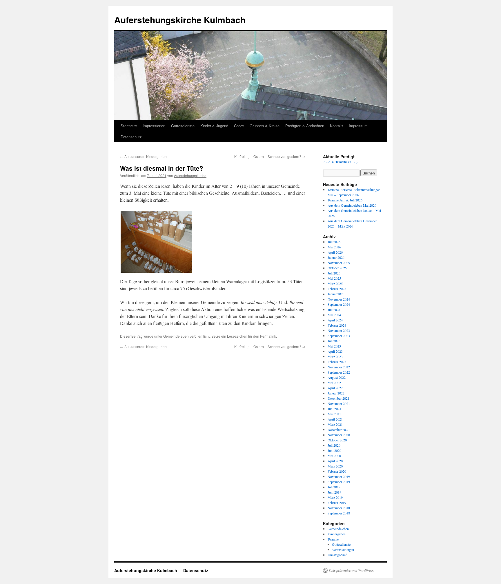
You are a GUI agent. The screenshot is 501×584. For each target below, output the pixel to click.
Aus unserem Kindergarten (143, 156)
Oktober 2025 (337, 267)
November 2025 (339, 262)
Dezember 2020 (338, 429)
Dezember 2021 (338, 398)
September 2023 (339, 335)
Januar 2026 (336, 257)
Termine (333, 539)
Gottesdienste (183, 125)
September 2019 (339, 481)
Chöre (239, 125)
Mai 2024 (334, 314)
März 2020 (335, 466)
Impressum (358, 125)
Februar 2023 (337, 361)
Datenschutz (131, 136)
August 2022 (337, 377)
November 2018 (339, 507)
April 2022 (335, 387)
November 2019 (339, 476)
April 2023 (335, 351)
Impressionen (154, 125)
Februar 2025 (337, 288)
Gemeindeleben (176, 336)
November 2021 (339, 403)
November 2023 (339, 330)
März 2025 (335, 283)
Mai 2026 (334, 247)
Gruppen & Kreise (264, 125)
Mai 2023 (334, 346)
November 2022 (339, 367)
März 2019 (335, 497)
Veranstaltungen (343, 549)
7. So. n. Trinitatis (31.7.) (340, 161)
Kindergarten (337, 534)
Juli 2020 (334, 445)
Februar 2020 (337, 471)
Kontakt (336, 125)
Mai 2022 (334, 382)
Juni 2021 (334, 408)
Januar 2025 (336, 294)
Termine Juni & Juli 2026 (345, 200)
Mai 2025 (334, 278)
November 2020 (339, 434)
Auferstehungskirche (190, 175)
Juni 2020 (334, 450)
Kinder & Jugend (214, 125)
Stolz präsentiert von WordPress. (351, 570)
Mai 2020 (334, 455)
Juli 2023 (334, 341)
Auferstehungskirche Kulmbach (180, 19)
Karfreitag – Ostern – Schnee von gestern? (270, 156)
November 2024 (339, 299)
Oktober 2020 (337, 440)
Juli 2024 (334, 309)
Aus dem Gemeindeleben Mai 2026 (352, 205)
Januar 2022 (336, 393)
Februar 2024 (337, 325)
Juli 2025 (334, 273)
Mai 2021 (334, 414)
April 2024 (335, 320)
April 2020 (335, 461)
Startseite (129, 125)
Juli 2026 (334, 241)
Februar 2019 (337, 502)
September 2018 (339, 513)
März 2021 (335, 424)
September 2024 (339, 304)
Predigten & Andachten (304, 125)
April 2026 (335, 252)
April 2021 (335, 419)
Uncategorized (337, 554)
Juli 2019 (334, 487)
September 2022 (339, 372)
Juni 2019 (334, 492)
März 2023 (335, 356)
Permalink (268, 336)
